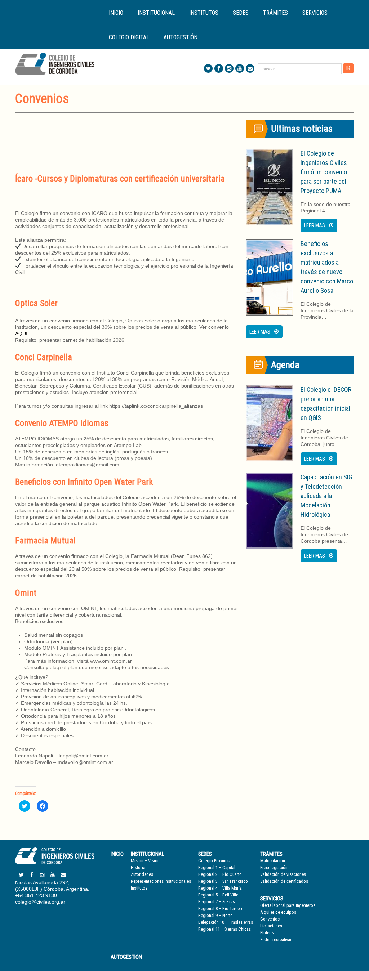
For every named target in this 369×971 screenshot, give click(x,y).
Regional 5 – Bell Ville (218, 895)
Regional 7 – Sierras (216, 901)
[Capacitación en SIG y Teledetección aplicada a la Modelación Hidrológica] (269, 511)
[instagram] (229, 68)
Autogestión (180, 37)
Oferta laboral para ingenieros (287, 905)
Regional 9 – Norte (215, 915)
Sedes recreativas (276, 939)
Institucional (147, 854)
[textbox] (127, 142)
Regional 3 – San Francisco (223, 881)
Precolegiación (274, 867)
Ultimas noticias (302, 128)
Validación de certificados (284, 881)
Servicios (271, 898)
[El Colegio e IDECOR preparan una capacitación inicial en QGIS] (269, 423)
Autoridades (142, 874)
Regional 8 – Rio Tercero (221, 908)
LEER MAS (314, 225)
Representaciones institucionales (161, 881)
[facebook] (218, 68)
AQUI (21, 333)
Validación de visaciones (283, 874)
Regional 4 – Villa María (220, 888)
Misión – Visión (145, 860)
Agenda (285, 365)
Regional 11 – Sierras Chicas (224, 929)
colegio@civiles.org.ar (40, 902)
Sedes (205, 854)
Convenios (270, 919)
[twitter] (208, 68)
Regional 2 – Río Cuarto (220, 874)
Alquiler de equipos (278, 912)
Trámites (271, 854)
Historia (138, 867)
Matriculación (272, 860)
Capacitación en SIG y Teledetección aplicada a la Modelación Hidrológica (326, 495)
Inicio (116, 12)
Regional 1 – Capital (216, 867)
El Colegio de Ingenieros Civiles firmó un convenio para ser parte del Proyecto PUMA (324, 171)
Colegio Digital (129, 37)
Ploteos (267, 932)
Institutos (203, 12)
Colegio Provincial (215, 860)
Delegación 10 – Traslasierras (225, 922)
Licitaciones (271, 926)
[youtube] (239, 68)
